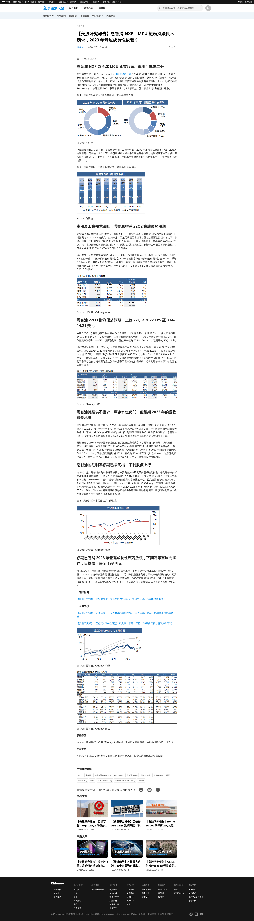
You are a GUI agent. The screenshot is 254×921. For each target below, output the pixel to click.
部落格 (56, 893)
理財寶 (76, 889)
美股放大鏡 (114, 904)
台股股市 (130, 889)
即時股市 (52, 2)
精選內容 (88, 8)
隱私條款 (134, 914)
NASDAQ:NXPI (124, 74)
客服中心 (192, 889)
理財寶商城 (17, 2)
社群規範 (161, 914)
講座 (75, 897)
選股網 (161, 893)
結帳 (241, 2)
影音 (75, 904)
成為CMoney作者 (196, 897)
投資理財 (41, 2)
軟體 (75, 893)
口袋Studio (178, 893)
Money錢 (113, 893)
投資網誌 (113, 889)
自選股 (102, 8)
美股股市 (130, 893)
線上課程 (77, 900)
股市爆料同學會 (30, 2)
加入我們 (57, 897)
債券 (128, 904)
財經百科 (113, 900)
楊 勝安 (80, 46)
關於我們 (57, 889)
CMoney (5, 2)
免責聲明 (170, 914)
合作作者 (77, 908)
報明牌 (161, 897)
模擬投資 (73, 2)
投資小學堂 (114, 897)
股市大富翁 (162, 889)
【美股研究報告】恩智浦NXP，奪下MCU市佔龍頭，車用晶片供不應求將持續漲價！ (121, 599)
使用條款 (142, 914)
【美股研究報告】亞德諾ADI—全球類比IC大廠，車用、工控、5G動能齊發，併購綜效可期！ (125, 623)
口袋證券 (113, 908)
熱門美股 (73, 8)
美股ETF (130, 900)
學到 (176, 889)
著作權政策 (152, 914)
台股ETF (130, 897)
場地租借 (192, 900)
